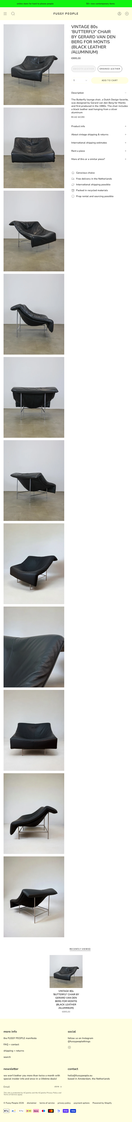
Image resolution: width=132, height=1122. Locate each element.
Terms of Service (10, 1094)
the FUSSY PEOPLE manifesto (20, 1038)
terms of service (47, 1103)
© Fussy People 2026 (14, 1103)
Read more (78, 117)
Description (77, 92)
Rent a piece (78, 151)
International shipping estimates (89, 142)
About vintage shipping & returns (89, 134)
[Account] (119, 13)
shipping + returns (14, 1050)
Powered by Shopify (102, 1103)
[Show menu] (5, 13)
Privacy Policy (52, 1093)
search (7, 1057)
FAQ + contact (11, 1044)
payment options (82, 1103)
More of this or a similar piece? (88, 159)
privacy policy (64, 1103)
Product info (78, 126)
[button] (13, 13)
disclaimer (32, 1103)
